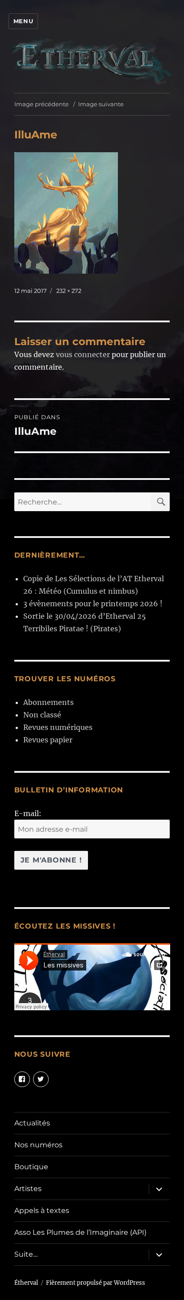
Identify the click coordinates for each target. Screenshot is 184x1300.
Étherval (26, 1283)
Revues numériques (57, 727)
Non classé (42, 714)
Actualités (32, 1123)
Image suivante (101, 104)
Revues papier (47, 739)
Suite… (26, 1254)
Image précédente (41, 104)
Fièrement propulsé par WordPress (95, 1283)
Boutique (31, 1166)
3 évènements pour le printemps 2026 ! (93, 603)
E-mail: (28, 813)
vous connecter (83, 354)
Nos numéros (38, 1145)
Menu (23, 21)
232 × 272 (68, 290)
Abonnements (48, 702)
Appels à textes (41, 1210)
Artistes (28, 1188)
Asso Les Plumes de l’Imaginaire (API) (80, 1232)
